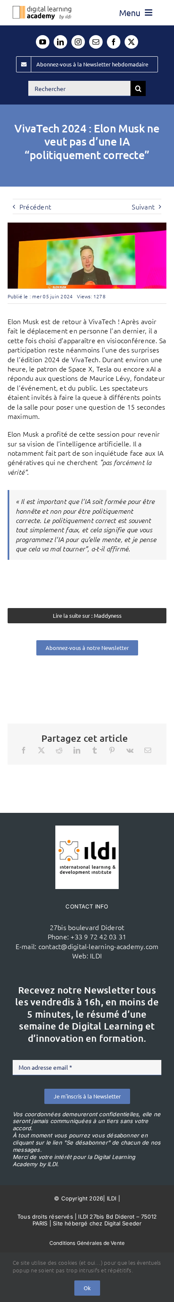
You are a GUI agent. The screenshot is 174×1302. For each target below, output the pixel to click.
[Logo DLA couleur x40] (42, 9)
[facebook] (113, 42)
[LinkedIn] (76, 750)
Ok (87, 1287)
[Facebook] (23, 750)
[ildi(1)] (87, 829)
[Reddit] (59, 750)
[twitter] (131, 42)
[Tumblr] (94, 750)
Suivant (143, 206)
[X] (41, 750)
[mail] (96, 42)
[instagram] (78, 42)
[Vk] (130, 750)
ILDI (96, 955)
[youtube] (42, 42)
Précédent (35, 206)
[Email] (147, 750)
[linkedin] (60, 42)
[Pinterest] (112, 750)
